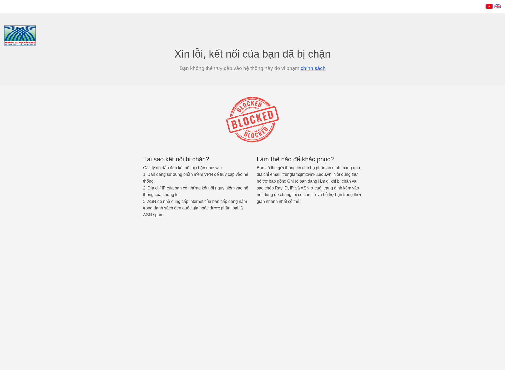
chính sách (313, 68)
